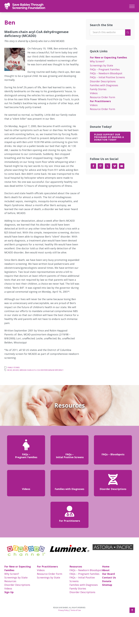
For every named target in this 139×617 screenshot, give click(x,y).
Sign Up (9, 592)
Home (105, 566)
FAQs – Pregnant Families (105, 69)
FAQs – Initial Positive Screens (107, 77)
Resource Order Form (102, 97)
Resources (10, 581)
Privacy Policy (63, 610)
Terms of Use (75, 610)
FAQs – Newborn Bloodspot (106, 73)
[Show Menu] (132, 6)
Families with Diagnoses (104, 85)
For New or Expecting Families (108, 57)
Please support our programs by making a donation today (109, 137)
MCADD (16, 370)
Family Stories (14, 367)
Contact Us (109, 577)
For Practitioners (100, 101)
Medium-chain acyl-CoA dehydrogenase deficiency (41, 370)
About (106, 570)
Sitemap (107, 584)
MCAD (9, 370)
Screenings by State (101, 65)
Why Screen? (97, 61)
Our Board (108, 573)
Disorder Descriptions (103, 81)
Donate (106, 581)
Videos (94, 93)
